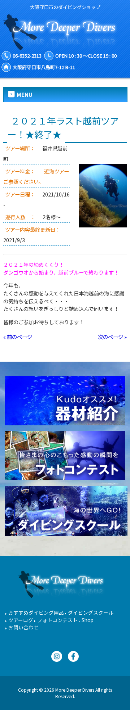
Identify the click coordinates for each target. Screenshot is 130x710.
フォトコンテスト (57, 620)
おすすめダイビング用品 (36, 612)
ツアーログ (20, 620)
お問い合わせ (23, 627)
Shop (88, 620)
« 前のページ (17, 336)
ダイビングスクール (90, 612)
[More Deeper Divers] (65, 46)
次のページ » (112, 336)
